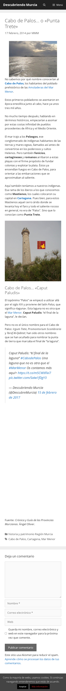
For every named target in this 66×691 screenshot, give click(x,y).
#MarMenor (17, 368)
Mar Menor (15, 312)
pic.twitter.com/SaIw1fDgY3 (28, 377)
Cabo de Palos (17, 539)
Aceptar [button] (22, 686)
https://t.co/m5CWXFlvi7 (34, 372)
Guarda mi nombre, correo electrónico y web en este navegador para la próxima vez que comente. (33, 633)
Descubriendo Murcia (20, 5)
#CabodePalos (31, 358)
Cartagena (33, 539)
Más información (40, 686)
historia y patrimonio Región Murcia (30, 534)
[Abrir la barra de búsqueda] (44, 5)
